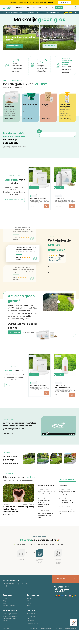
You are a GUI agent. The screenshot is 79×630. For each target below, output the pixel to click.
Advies (51, 7)
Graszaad (17, 7)
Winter (29, 598)
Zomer (29, 603)
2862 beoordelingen (54, 259)
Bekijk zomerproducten (14, 200)
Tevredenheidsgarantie (10, 616)
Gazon (5, 598)
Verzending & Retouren (10, 614)
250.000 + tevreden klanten (52, 12)
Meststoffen (26, 7)
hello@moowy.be (8, 586)
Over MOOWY (31, 614)
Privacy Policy (58, 628)
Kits (33, 7)
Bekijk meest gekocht (14, 385)
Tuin (46, 7)
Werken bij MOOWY (32, 623)
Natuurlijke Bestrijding (9, 605)
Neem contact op (8, 583)
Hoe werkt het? (29, 332)
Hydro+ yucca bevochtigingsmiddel (62, 386)
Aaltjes (39, 7)
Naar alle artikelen (67, 480)
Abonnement (58, 7)
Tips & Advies (31, 616)
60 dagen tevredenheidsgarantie (14, 12)
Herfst (29, 605)
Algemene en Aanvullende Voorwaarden (41, 628)
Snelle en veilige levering (33, 12)
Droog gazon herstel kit (38, 198)
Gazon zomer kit (60, 198)
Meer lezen (6, 433)
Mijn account (30, 621)
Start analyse (14, 332)
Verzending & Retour (70, 628)
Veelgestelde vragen (9, 618)
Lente (28, 601)
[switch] (73, 624)
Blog (28, 618)
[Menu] (76, 620)
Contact (5, 621)
